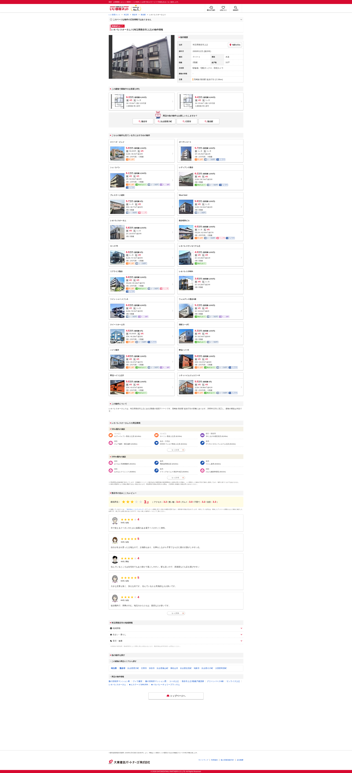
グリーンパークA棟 (215, 681)
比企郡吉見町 (186, 668)
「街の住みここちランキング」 (135, 509)
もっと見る (175, 613)
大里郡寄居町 (221, 668)
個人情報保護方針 (227, 760)
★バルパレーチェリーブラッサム (165, 684)
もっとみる (175, 450)
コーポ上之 (174, 681)
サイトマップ (203, 760)
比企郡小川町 (207, 668)
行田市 (188, 121)
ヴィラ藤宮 (137, 681)
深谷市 (152, 668)
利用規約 (214, 760)
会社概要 (240, 760)
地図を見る (236, 45)
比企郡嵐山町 (162, 668)
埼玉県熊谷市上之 (200, 45)
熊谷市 (134, 15)
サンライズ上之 (233, 681)
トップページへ (177, 696)
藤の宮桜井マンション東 (119, 681)
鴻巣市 (197, 668)
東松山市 (174, 668)
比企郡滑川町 (166, 121)
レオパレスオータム (117, 684)
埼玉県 (126, 15)
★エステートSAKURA (138, 684)
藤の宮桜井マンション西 (155, 681)
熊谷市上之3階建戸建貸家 (193, 681)
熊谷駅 (143, 15)
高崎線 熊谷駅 (200, 79)
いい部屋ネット (114, 15)
